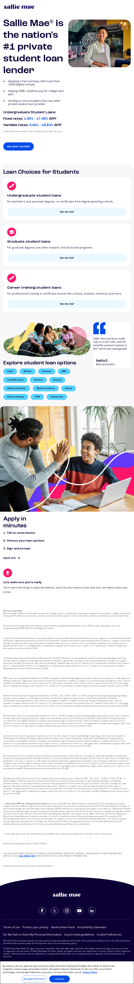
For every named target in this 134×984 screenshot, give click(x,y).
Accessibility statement (92, 927)
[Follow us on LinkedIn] (91, 910)
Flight (10, 371)
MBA (64, 371)
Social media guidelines (79, 934)
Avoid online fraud (63, 927)
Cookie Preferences (109, 934)
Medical (27, 371)
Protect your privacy (36, 927)
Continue (59, 978)
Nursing (57, 379)
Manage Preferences (34, 978)
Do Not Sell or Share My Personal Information (32, 934)
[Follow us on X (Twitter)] (54, 910)
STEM (37, 396)
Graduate (46, 371)
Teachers (38, 379)
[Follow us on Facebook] (42, 910)
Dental (68, 388)
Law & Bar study (15, 379)
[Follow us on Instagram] (67, 910)
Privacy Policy (90, 972)
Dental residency (15, 396)
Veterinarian (56, 396)
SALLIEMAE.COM (27, 856)
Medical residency (46, 388)
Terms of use (11, 927)
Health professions (16, 388)
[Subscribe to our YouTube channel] (79, 910)
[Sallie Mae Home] (19, 6)
